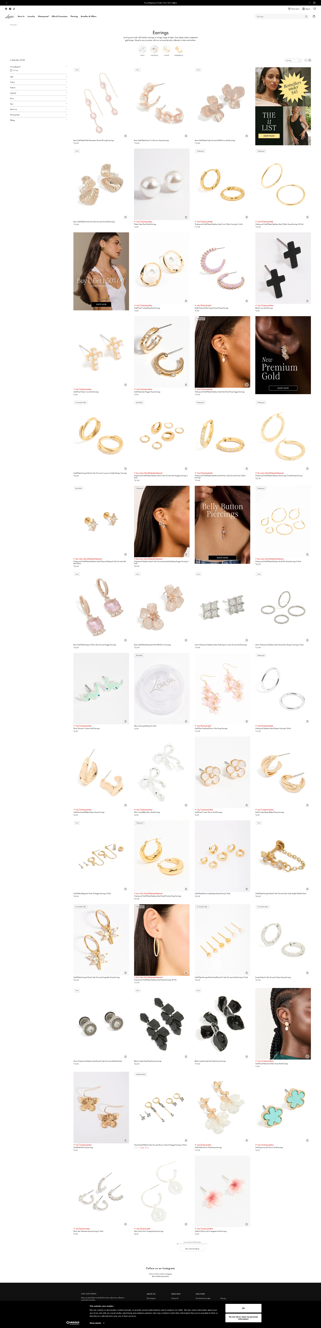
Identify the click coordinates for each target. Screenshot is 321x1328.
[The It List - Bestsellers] (283, 103)
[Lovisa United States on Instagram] (10, 8)
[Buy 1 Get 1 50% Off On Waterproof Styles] (101, 268)
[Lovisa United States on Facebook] (6, 8)
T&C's (263, 3)
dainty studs (183, 37)
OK (243, 1308)
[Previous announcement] (7, 3)
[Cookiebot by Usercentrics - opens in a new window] (73, 1323)
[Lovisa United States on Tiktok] (14, 8)
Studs (142, 55)
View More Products (192, 1249)
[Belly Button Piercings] (222, 522)
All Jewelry (13, 25)
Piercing (223, 1298)
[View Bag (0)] (313, 16)
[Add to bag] (125, 136)
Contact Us (174, 1298)
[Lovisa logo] (10, 16)
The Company (151, 1298)
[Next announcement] (309, 3)
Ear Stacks (154, 55)
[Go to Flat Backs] (306, 16)
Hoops (166, 55)
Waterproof (178, 55)
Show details (95, 1323)
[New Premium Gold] (283, 352)
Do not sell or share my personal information (243, 1318)
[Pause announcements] (313, 2)
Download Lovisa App (203, 1298)
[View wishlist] (314, 8)
